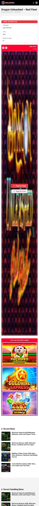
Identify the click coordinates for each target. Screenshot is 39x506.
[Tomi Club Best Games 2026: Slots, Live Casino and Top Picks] (5, 471)
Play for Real (21, 186)
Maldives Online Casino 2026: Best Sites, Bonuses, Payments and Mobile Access (24, 455)
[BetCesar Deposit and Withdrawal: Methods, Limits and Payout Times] (5, 440)
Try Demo (19, 354)
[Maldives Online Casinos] (8, 2)
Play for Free (21, 191)
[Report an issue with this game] (3, 48)
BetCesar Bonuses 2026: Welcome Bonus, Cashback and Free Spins (23, 444)
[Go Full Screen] (6, 48)
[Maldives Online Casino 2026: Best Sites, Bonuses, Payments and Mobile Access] (5, 461)
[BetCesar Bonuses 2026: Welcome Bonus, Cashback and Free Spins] (5, 451)
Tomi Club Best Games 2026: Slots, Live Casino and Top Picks (24, 464)
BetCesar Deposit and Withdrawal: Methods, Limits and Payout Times (23, 433)
